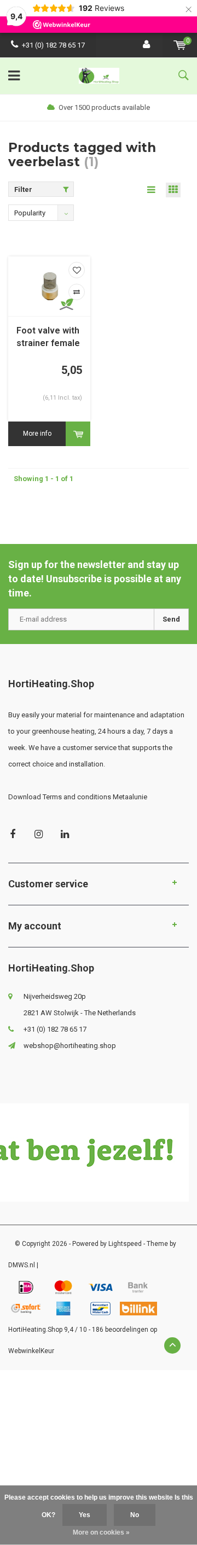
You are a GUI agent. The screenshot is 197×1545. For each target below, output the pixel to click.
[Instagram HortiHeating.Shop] (38, 834)
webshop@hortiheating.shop (70, 1045)
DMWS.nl (21, 1265)
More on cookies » (101, 1532)
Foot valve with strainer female (48, 336)
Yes (84, 1515)
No (134, 1515)
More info (37, 433)
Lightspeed (125, 1244)
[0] (179, 45)
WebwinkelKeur (31, 1351)
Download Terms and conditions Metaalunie (77, 797)
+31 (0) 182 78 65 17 (53, 45)
